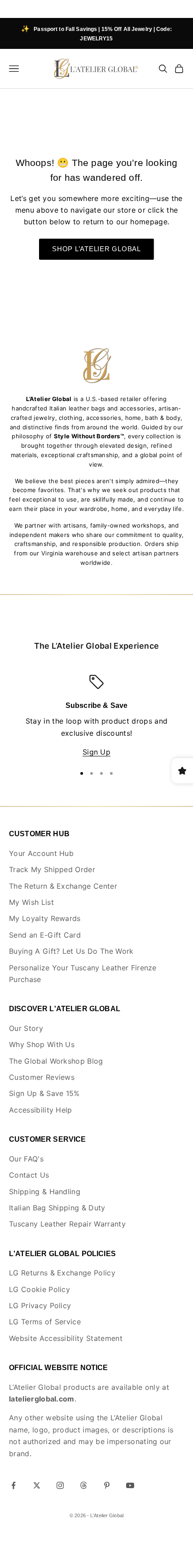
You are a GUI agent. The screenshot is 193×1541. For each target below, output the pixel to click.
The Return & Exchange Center (63, 886)
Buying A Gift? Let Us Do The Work (71, 951)
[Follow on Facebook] (13, 1485)
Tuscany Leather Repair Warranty (67, 1223)
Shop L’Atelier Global (96, 249)
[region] (96, 716)
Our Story (26, 1028)
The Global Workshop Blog (56, 1060)
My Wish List (31, 902)
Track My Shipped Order (52, 869)
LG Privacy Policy (40, 1305)
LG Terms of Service (45, 1321)
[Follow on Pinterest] (106, 1485)
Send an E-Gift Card (45, 934)
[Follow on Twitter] (36, 1485)
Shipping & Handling (44, 1191)
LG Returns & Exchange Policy (62, 1272)
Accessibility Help (40, 1109)
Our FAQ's (26, 1158)
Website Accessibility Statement (66, 1338)
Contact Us (29, 1174)
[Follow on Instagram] (60, 1485)
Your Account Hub (41, 853)
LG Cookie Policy (39, 1289)
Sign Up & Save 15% (44, 1093)
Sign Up (96, 751)
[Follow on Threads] (83, 1485)
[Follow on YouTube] (130, 1485)
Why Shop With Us (42, 1044)
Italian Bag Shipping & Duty (57, 1207)
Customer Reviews (42, 1077)
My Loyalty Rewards (45, 918)
